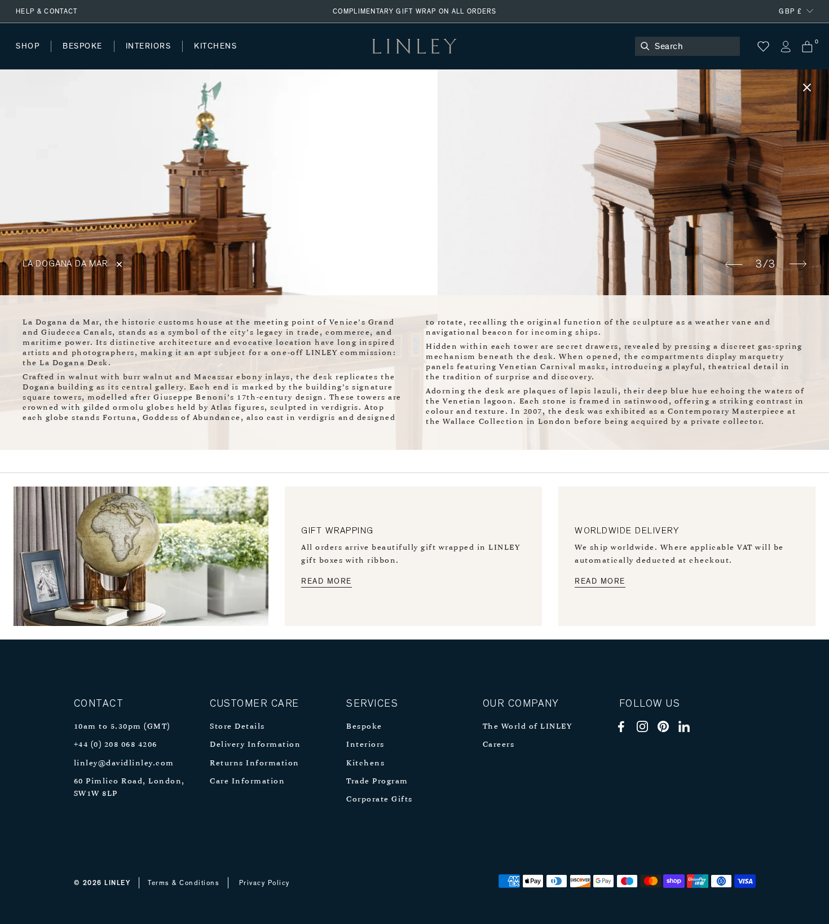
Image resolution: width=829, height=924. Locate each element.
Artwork (299, 57)
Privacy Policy (264, 882)
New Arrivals (99, 57)
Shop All (32, 57)
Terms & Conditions (183, 882)
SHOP (27, 46)
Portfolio (207, 57)
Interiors (365, 745)
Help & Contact (47, 11)
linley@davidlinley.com (124, 763)
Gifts (421, 57)
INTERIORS (148, 46)
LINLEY (117, 882)
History (149, 57)
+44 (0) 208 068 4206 (115, 745)
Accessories (172, 57)
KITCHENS (215, 46)
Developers (87, 57)
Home (27, 57)
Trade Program (377, 781)
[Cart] (807, 46)
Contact (265, 57)
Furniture (239, 57)
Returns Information (254, 763)
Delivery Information (255, 745)
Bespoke (364, 726)
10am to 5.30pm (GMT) (122, 726)
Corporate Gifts (379, 799)
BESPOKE (83, 46)
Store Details (237, 726)
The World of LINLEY (527, 726)
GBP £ (790, 11)
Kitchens (365, 763)
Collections (363, 57)
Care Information (247, 781)
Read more (326, 581)
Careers (499, 745)
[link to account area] (785, 46)
